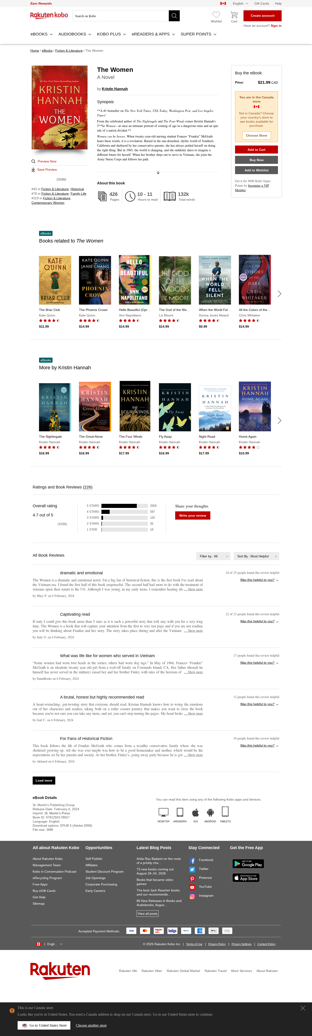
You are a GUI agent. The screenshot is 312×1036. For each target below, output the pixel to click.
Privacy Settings (241, 944)
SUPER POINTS (196, 34)
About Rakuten (267, 971)
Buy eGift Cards (44, 891)
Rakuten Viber (152, 971)
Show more (193, 589)
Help (278, 3)
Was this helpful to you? (257, 580)
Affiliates (91, 865)
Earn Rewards (41, 3)
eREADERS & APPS (151, 34)
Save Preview (47, 169)
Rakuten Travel (216, 971)
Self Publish (93, 859)
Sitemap (39, 903)
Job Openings (95, 878)
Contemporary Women (48, 203)
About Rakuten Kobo (48, 859)
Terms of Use (194, 944)
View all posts (147, 913)
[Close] (303, 1008)
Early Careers (95, 891)
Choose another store (91, 1025)
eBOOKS (40, 34)
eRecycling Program (47, 878)
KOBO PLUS (109, 34)
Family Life (78, 193)
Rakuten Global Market (183, 971)
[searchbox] (126, 15)
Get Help (39, 897)
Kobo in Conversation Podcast (54, 871)
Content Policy (266, 944)
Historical (77, 189)
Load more (44, 780)
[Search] (174, 15)
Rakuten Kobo (49, 15)
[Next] (280, 293)
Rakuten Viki (128, 971)
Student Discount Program (104, 871)
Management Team (47, 865)
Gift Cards (261, 3)
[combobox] (213, 556)
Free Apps (40, 884)
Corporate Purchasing (101, 884)
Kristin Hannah (115, 89)
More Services (241, 971)
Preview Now (47, 161)
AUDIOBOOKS (72, 34)
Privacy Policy (217, 944)
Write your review (192, 515)
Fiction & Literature (55, 189)
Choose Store (256, 135)
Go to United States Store (48, 1025)
